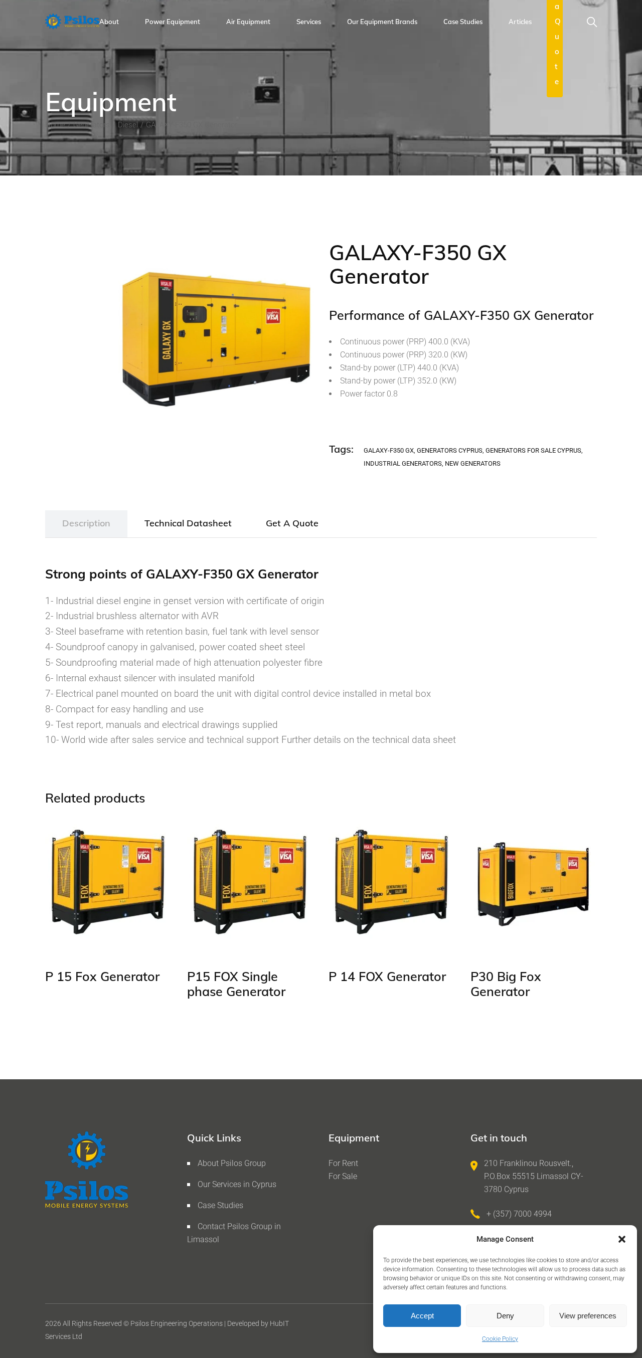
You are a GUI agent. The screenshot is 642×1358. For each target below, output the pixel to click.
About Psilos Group (232, 1163)
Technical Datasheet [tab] (188, 523)
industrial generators (403, 463)
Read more (84, 932)
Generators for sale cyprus (533, 450)
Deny (505, 1315)
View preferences (587, 1315)
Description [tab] (86, 523)
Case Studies (220, 1205)
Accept (422, 1315)
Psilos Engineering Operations (176, 1323)
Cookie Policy (500, 1338)
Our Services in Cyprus (237, 1184)
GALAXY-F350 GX (389, 450)
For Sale (343, 1176)
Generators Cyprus (450, 450)
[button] (622, 1239)
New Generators (473, 463)
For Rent (343, 1163)
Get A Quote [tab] (292, 523)
